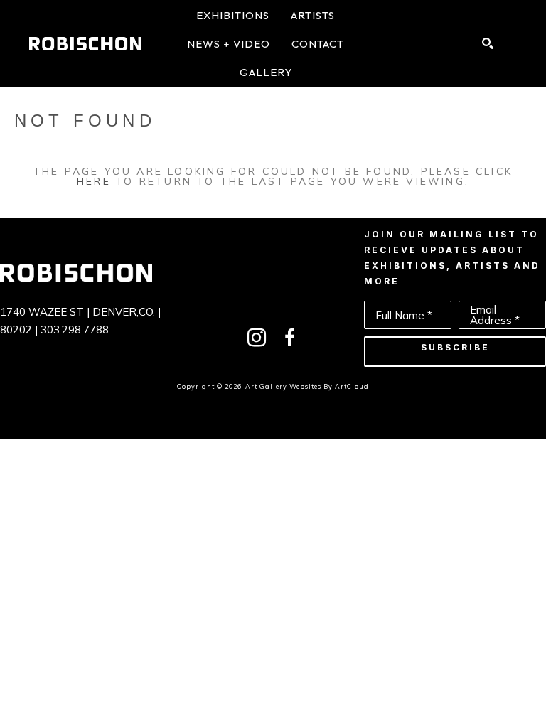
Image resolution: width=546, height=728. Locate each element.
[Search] (487, 43)
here (94, 181)
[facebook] (289, 337)
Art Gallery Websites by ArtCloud (307, 386)
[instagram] (256, 337)
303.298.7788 (75, 329)
